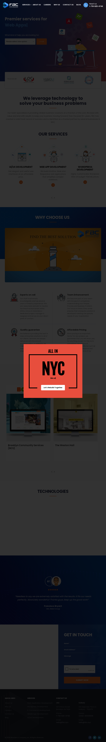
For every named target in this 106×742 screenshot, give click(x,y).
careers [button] (47, 5)
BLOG (78, 5)
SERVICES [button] (26, 5)
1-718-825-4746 (96, 6)
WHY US (57, 5)
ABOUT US (37, 5)
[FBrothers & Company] (10, 5)
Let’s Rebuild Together (53, 387)
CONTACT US (68, 5)
